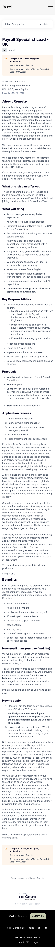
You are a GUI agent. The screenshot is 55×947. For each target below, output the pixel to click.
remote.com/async (12, 663)
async (43, 612)
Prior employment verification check (27, 438)
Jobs (31, 927)
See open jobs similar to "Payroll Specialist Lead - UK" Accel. (29, 70)
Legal (35, 942)
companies (18, 24)
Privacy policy (21, 904)
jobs (7, 24)
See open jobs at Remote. (21, 65)
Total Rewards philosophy (26, 444)
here (4, 828)
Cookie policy (34, 904)
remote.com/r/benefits (28, 588)
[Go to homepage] (7, 6)
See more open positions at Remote (27, 878)
